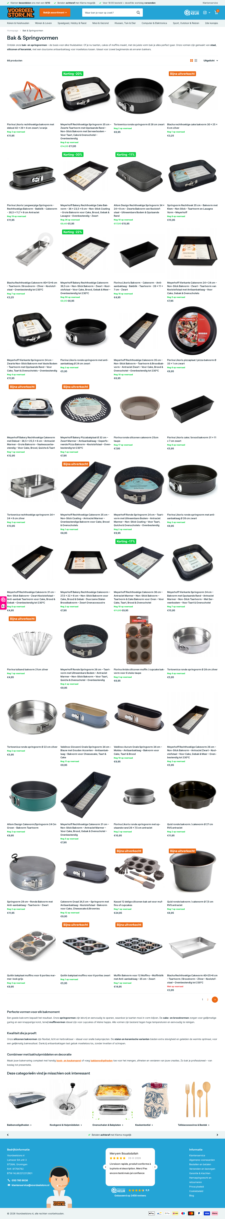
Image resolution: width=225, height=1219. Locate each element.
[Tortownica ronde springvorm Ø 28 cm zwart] (139, 95)
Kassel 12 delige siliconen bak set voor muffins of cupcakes (138, 903)
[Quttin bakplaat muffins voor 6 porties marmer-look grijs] (32, 946)
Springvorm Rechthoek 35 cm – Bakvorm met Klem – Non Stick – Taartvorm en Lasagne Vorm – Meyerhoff (192, 209)
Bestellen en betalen (200, 1164)
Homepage (12, 30)
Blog (191, 1195)
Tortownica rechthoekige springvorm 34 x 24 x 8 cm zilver (31, 516)
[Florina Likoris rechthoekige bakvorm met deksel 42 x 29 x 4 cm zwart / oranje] (32, 95)
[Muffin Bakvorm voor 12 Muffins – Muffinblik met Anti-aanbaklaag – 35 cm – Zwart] (139, 946)
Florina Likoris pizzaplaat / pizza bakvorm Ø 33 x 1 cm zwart (191, 362)
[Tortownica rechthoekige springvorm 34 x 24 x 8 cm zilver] (32, 485)
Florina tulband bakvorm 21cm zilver (27, 669)
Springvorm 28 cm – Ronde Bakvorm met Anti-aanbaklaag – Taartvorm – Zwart (30, 903)
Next (215, 1000)
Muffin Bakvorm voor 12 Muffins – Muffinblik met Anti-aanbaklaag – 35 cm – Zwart (139, 977)
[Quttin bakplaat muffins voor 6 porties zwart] (85, 946)
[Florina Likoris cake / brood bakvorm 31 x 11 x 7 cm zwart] (192, 408)
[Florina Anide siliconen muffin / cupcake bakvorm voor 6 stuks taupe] (139, 640)
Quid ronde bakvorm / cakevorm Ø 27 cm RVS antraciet (190, 826)
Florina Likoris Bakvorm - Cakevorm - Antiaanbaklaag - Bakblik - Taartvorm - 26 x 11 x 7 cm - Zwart (138, 286)
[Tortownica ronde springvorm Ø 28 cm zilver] (192, 640)
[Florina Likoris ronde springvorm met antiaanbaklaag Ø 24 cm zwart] (85, 330)
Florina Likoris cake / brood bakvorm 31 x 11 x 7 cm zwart (191, 439)
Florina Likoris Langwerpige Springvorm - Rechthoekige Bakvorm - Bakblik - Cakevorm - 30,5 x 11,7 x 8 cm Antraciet (32, 209)
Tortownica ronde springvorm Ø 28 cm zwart (139, 124)
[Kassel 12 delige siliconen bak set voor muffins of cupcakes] (139, 872)
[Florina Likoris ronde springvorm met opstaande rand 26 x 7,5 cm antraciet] (139, 794)
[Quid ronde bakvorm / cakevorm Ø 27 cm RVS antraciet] (192, 794)
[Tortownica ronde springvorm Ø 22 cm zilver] (32, 717)
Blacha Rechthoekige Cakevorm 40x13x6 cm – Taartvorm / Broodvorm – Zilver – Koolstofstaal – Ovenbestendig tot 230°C (32, 286)
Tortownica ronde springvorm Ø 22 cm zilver (32, 746)
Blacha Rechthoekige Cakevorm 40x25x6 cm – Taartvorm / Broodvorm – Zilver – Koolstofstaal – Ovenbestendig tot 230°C (192, 979)
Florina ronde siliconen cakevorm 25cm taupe (136, 439)
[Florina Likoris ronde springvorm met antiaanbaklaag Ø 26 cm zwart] (192, 485)
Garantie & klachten (199, 1173)
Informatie (195, 1149)
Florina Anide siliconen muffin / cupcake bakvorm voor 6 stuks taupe (139, 671)
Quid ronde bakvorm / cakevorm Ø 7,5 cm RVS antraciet (190, 903)
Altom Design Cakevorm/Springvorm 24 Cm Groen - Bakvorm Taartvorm (31, 826)
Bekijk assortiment (54, 12)
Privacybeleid (196, 1186)
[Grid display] (191, 60)
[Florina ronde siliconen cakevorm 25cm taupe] (139, 408)
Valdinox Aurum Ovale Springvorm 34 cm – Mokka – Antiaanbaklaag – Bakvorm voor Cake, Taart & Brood (138, 750)
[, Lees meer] (206, 12)
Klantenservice (210, 2)
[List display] (196, 60)
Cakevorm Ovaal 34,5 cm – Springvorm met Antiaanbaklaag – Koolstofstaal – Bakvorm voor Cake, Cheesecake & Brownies (84, 905)
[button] (7, 1135)
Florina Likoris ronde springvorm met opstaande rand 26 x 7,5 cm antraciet (137, 826)
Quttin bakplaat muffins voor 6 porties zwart (85, 975)
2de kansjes (211, 23)
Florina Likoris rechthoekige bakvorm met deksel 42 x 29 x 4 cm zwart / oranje (30, 126)
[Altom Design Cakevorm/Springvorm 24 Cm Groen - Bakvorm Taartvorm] (32, 794)
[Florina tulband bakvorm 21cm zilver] (32, 640)
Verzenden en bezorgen (202, 1168)
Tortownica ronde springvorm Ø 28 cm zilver (192, 669)
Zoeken (138, 12)
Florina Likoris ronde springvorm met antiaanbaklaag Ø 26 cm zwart (191, 516)
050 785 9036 (20, 1180)
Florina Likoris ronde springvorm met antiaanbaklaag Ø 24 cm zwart (84, 362)
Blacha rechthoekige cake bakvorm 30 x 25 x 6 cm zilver (192, 126)
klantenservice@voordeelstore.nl (30, 1185)
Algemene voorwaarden (202, 1159)
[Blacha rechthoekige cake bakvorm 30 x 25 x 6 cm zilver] (192, 95)
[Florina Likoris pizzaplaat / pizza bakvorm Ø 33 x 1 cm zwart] (192, 330)
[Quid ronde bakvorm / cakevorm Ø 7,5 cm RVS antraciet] (192, 872)
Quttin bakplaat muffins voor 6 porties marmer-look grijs (31, 977)
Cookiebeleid (196, 1191)
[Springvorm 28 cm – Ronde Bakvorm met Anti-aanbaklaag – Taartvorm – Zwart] (32, 872)
